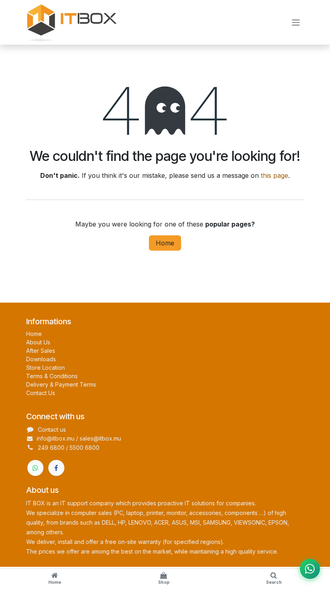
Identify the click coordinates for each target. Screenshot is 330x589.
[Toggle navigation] (296, 22)
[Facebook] (56, 468)
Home (165, 243)
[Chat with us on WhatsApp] (310, 569)
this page (274, 175)
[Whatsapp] (35, 468)
